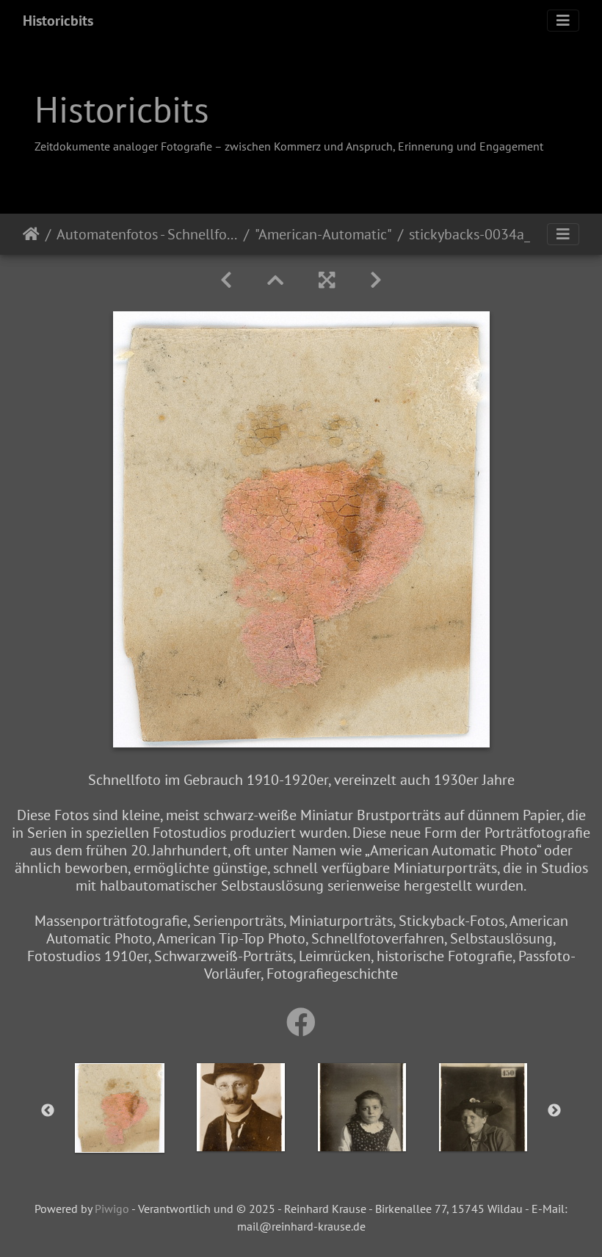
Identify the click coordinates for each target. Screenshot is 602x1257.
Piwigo (112, 1208)
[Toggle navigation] (563, 21)
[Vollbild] (326, 280)
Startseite (31, 234)
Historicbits (58, 20)
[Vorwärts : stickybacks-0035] (375, 280)
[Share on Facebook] (301, 1022)
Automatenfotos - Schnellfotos (147, 234)
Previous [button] (47, 1111)
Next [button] (554, 1111)
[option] (119, 1108)
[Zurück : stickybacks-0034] (226, 280)
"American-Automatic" (323, 234)
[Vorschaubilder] (275, 280)
